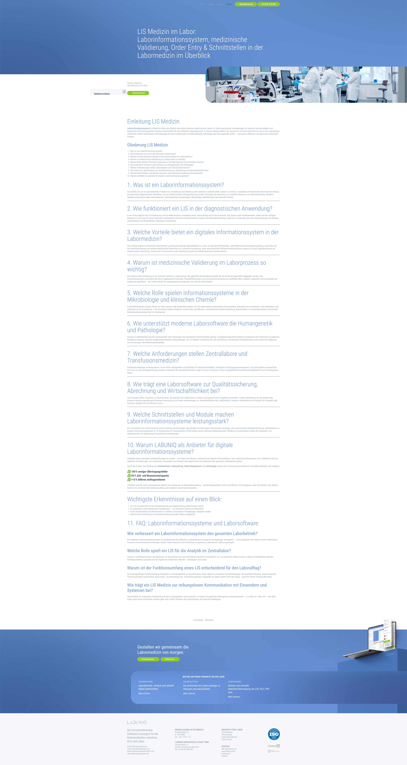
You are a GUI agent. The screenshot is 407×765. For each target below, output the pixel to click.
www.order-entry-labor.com (137, 746)
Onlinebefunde (227, 732)
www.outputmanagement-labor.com (140, 751)
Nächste (208, 620)
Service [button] (229, 4)
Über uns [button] (220, 4)
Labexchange (227, 739)
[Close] (124, 91)
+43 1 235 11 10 (184, 737)
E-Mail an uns (169, 659)
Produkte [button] (211, 4)
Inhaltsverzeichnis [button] (138, 93)
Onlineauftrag (227, 735)
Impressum (226, 754)
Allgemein (137, 83)
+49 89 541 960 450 (185, 749)
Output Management (229, 737)
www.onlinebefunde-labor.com (138, 749)
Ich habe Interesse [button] (148, 659)
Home (202, 4)
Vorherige (199, 620)
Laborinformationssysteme (138, 128)
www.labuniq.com (228, 751)
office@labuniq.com (246, 4)
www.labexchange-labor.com (138, 754)
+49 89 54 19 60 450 (269, 4)
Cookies (224, 756)
